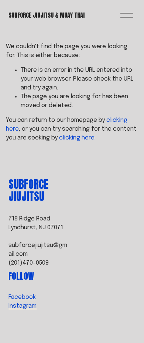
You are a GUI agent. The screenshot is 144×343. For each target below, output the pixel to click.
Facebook (22, 297)
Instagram (22, 306)
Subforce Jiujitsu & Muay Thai (46, 15)
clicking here (77, 138)
